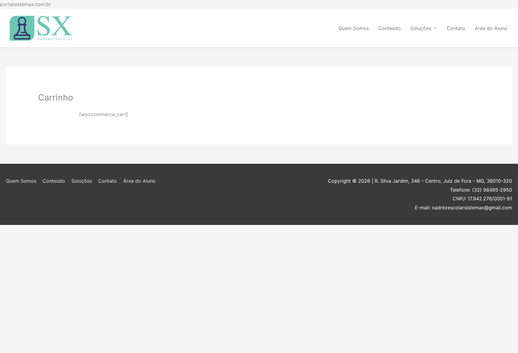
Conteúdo (389, 28)
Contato (456, 28)
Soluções (420, 28)
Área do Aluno (491, 28)
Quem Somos (353, 28)
